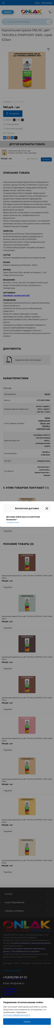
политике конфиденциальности (16, 1015)
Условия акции (12, 522)
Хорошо (27, 1022)
